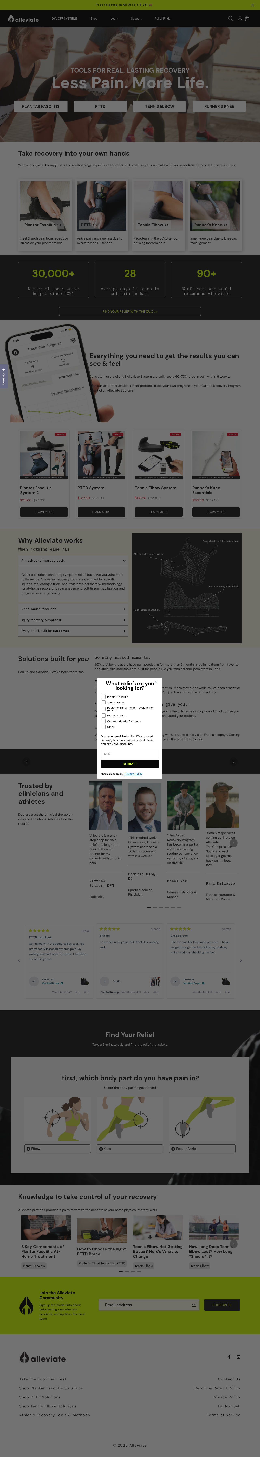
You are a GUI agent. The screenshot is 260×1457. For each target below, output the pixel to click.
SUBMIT (130, 763)
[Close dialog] (158, 682)
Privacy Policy (133, 773)
